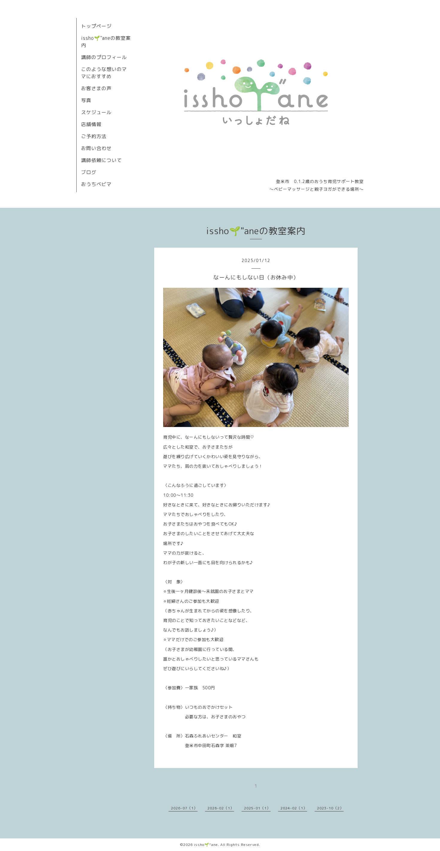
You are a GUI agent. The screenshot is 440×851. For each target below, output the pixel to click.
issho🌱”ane (206, 844)
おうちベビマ (96, 184)
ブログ (88, 172)
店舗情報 (91, 124)
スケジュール (96, 112)
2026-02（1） (220, 808)
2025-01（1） (257, 808)
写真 (86, 100)
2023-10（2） (330, 808)
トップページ (96, 26)
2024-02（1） (293, 808)
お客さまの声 (96, 88)
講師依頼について (101, 160)
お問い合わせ (96, 148)
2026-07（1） (184, 808)
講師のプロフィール (104, 57)
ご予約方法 (94, 136)
